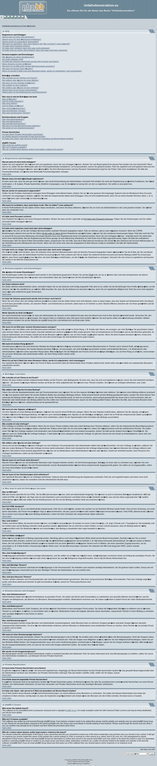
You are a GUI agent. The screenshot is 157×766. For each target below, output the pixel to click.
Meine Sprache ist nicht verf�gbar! (16, 64)
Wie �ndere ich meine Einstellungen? (18, 57)
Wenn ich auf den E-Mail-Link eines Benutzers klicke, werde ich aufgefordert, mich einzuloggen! (42, 71)
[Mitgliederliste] (16, 18)
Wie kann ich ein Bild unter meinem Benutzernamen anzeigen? (28, 66)
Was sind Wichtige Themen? (14, 111)
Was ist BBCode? (9, 99)
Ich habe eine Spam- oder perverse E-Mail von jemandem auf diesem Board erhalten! (37, 139)
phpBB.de (87, 763)
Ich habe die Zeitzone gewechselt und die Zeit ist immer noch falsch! (30, 61)
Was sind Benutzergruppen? (14, 124)
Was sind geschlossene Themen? (16, 113)
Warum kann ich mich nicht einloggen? (18, 37)
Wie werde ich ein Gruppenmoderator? (18, 128)
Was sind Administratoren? (13, 119)
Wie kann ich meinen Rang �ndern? (17, 69)
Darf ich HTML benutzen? (12, 101)
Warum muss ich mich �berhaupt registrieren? (21, 39)
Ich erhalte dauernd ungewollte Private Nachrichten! (23, 136)
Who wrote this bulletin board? (14, 145)
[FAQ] (12, 18)
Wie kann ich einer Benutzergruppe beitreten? (21, 126)
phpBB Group (71, 710)
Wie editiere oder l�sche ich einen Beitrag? (20, 80)
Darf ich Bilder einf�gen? (13, 106)
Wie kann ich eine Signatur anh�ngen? (18, 83)
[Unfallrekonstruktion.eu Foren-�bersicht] (23, 18)
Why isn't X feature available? (14, 147)
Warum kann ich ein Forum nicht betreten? (19, 90)
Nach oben (6, 174)
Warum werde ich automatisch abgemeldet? (20, 42)
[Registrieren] (9, 18)
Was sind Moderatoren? (12, 121)
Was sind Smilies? (9, 103)
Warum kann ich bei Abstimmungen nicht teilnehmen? (24, 92)
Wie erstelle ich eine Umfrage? (15, 85)
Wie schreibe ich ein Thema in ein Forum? (19, 78)
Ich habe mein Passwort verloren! (16, 46)
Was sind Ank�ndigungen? (13, 108)
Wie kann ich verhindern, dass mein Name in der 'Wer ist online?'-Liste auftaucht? (36, 44)
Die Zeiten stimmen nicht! (12, 59)
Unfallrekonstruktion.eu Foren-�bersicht (18, 26)
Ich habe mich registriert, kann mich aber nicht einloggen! (26, 48)
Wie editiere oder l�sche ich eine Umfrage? (20, 88)
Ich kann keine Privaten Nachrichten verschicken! (22, 134)
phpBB (74, 760)
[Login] (5, 18)
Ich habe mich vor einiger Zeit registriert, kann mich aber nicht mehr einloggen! (34, 50)
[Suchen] (19, 18)
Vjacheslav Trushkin (84, 761)
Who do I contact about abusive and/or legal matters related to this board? (32, 149)
